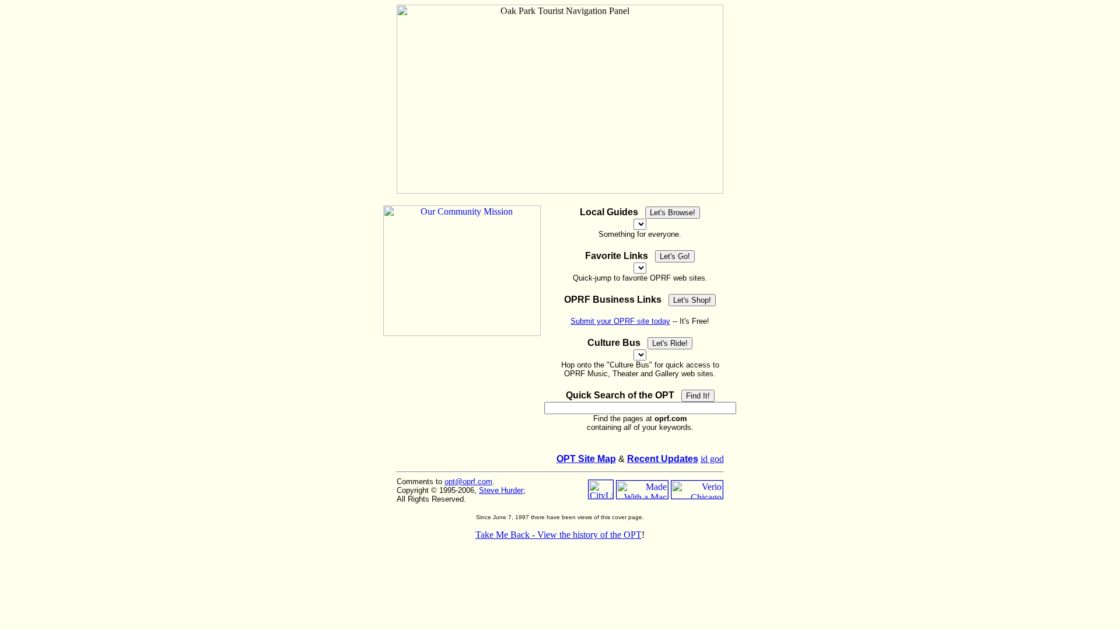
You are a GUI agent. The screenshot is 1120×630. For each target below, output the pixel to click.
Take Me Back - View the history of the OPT (558, 535)
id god (712, 459)
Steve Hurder (501, 490)
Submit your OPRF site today (620, 321)
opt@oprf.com (468, 481)
